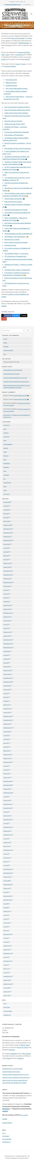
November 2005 (7, 869)
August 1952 (6, 922)
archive (3, 59)
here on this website (17, 38)
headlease (13, 1053)
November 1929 (7, 976)
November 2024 (7, 574)
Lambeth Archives (11, 85)
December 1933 (7, 961)
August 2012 (6, 857)
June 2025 (6, 551)
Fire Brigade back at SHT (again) (11, 374)
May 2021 (5, 697)
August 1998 (6, 880)
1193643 (5, 1111)
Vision (5, 490)
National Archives (11, 82)
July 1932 (5, 965)
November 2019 (7, 762)
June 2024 (6, 594)
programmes (19, 54)
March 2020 (6, 750)
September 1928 (7, 984)
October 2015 (6, 831)
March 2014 (6, 846)
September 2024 (7, 582)
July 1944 (5, 938)
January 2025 (6, 567)
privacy (29, 38)
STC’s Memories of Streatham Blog (15, 256)
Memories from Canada (11, 239)
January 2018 (6, 800)
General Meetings (7, 444)
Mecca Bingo (26, 1053)
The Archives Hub (11, 79)
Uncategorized (7, 482)
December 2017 (7, 804)
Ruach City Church (22, 1047)
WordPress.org (7, 1015)
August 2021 (6, 689)
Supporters (6, 475)
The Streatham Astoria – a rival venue (16, 253)
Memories (5, 455)
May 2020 (5, 743)
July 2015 (5, 838)
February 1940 (7, 945)
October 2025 (6, 536)
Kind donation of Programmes (13, 135)
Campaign (6, 433)
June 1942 (5, 942)
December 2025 (7, 529)
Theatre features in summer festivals (12, 370)
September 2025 (7, 540)
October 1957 (6, 911)
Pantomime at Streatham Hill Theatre (16, 210)
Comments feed (7, 1011)
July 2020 (5, 735)
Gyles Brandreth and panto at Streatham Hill (18, 233)
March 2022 (6, 666)
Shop (4, 354)
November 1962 (7, 900)
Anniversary (6, 425)
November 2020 (7, 720)
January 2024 (6, 609)
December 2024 (7, 571)
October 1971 (6, 888)
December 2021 (7, 678)
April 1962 (5, 907)
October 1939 (6, 949)
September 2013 (7, 850)
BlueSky (16, 315)
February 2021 (7, 708)
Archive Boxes (19, 96)
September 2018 (7, 792)
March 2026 (6, 521)
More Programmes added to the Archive (17, 110)
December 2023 (7, 613)
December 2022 (7, 639)
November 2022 (7, 643)
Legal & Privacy (7, 1123)
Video (4, 486)
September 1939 (7, 953)
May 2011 (5, 861)
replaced (20, 1058)
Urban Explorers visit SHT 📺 (21, 395)
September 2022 (7, 647)
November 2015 (7, 827)
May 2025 (5, 555)
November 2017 (7, 808)
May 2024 (5, 597)
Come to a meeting (8, 350)
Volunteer (5, 346)
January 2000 (6, 877)
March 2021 (6, 704)
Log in (5, 1003)
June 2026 (6, 509)
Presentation (6, 463)
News (4, 459)
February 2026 (7, 525)
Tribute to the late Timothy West (14, 124)
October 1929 (6, 980)
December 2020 (7, 716)
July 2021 (5, 693)
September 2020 (7, 727)
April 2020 (6, 747)
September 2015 (7, 834)
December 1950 (7, 934)
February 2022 (7, 670)
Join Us (5, 339)
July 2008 (5, 865)
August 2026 (6, 502)
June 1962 (5, 903)
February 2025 (7, 563)
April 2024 (5, 601)
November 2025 (7, 532)
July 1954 (5, 919)
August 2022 (6, 651)
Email (4, 319)
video (3, 54)
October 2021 (6, 685)
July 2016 (5, 823)
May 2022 (5, 662)
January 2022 (6, 674)
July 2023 (5, 624)
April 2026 (5, 517)
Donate (5, 342)
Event (4, 440)
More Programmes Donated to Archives (17, 107)
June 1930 (6, 972)
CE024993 (5, 1109)
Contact (4, 1119)
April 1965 (5, 892)
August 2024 (6, 586)
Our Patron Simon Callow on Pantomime (17, 270)
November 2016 (7, 819)
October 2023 (6, 616)
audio (7, 54)
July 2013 (5, 854)
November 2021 (7, 682)
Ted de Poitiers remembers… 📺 (14, 198)
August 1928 (6, 987)
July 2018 (5, 796)
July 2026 (5, 506)
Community (6, 436)
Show (4, 471)
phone (23, 64)
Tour (4, 478)
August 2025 (6, 544)
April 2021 (5, 701)
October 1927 (6, 991)
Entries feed (6, 1007)
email (17, 64)
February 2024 (7, 605)
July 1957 (5, 915)
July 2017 (5, 812)
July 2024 (5, 590)
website (3, 306)
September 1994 (7, 884)
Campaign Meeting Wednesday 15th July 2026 (15, 377)
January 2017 (6, 815)
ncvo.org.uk (24, 1115)
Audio (4, 429)
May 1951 (5, 930)
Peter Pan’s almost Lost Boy (13, 201)
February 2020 (7, 754)
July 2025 (5, 548)
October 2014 (6, 842)
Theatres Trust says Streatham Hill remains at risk (16, 381)
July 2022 (5, 655)
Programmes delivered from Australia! (16, 132)
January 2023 (6, 636)
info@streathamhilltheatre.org (13, 4)
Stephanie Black (24, 43)
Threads (24, 315)
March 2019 (6, 773)
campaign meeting (10, 66)
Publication (6, 467)
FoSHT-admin (6, 415)
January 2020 (6, 758)
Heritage (5, 448)
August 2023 (6, 620)
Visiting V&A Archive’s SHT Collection (16, 113)
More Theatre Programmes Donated (15, 242)
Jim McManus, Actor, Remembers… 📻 (16, 236)
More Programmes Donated (13, 121)
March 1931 (6, 968)
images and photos (24, 52)
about (27, 59)
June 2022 (6, 659)
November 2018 (7, 785)
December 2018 (7, 781)
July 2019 (5, 766)
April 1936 (5, 957)
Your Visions (6, 494)
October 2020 (6, 724)
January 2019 (6, 777)
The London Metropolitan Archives (16, 88)
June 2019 (6, 769)
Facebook (8, 315)
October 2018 (6, 789)
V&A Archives (10, 96)
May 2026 (5, 513)
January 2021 (6, 712)
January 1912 (6, 995)
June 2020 (6, 739)
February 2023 (7, 632)
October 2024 (6, 578)
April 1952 (5, 926)
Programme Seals (10, 245)
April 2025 (5, 559)
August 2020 (6, 731)
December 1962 (7, 896)
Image (5, 452)
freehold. (12, 1050)
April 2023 (5, 628)
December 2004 (7, 873)
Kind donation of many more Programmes (17, 148)
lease (9, 1058)
